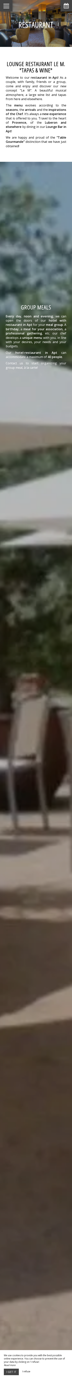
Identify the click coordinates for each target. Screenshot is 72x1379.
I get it (11, 1372)
